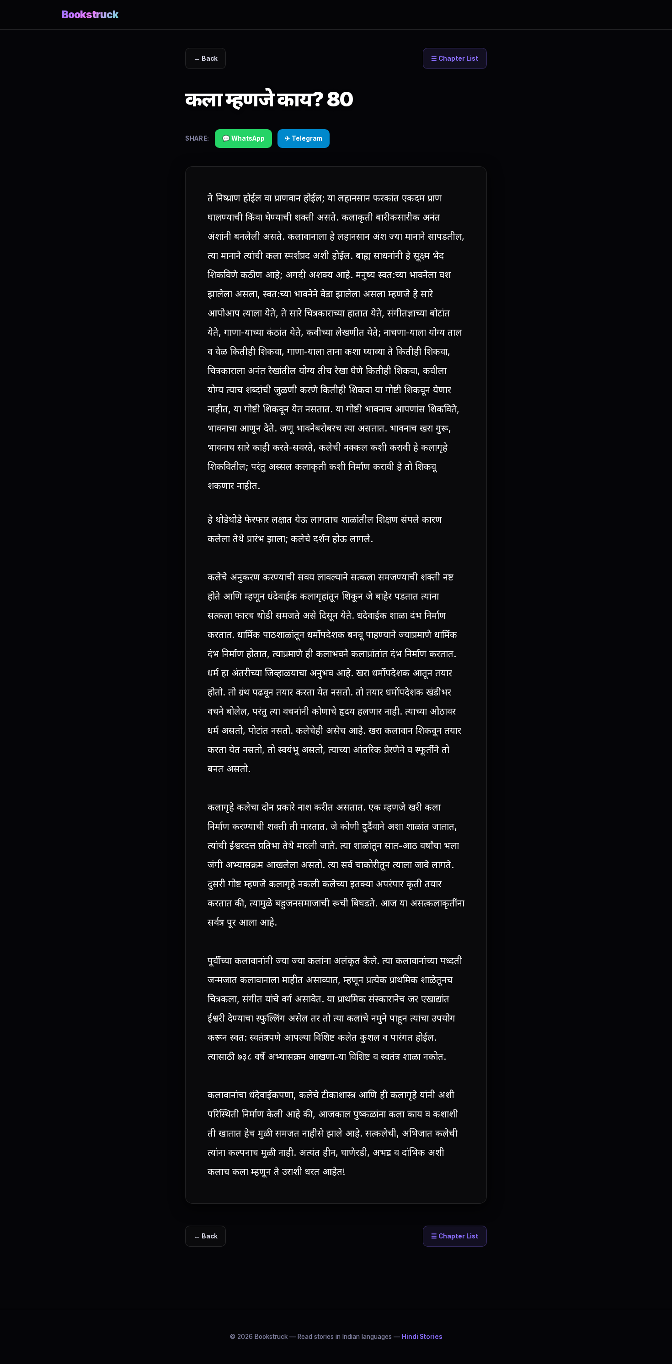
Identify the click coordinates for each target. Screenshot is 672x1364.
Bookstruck (90, 14)
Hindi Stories (422, 1336)
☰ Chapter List (454, 58)
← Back (206, 58)
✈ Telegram (303, 138)
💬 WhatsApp (243, 138)
